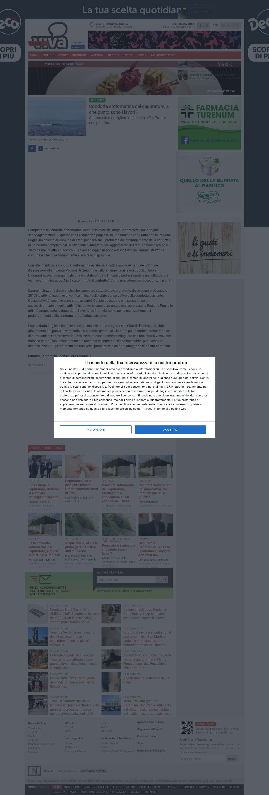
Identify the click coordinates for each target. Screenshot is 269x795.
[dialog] (134, 397)
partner (90, 368)
